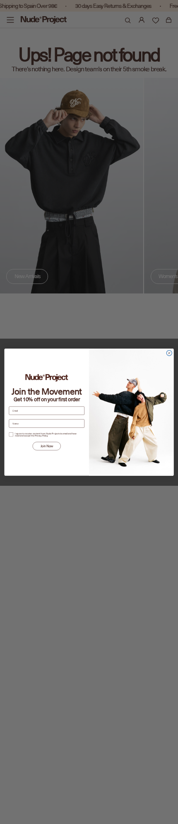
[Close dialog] (169, 353)
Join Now (47, 446)
